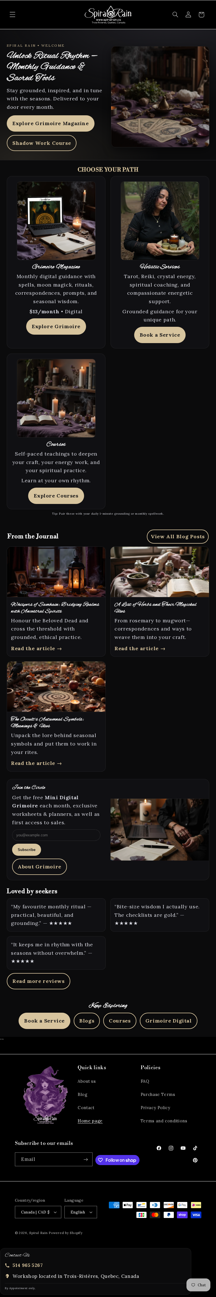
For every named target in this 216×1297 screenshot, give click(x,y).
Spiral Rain (38, 1233)
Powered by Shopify (65, 1233)
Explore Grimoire (56, 326)
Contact (86, 1107)
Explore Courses (56, 495)
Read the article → (36, 648)
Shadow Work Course (41, 143)
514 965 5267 (28, 1265)
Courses (119, 1020)
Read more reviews (38, 981)
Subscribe (26, 850)
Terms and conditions (164, 1120)
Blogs (86, 1020)
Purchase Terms (158, 1094)
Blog (82, 1094)
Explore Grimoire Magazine (50, 123)
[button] (12, 14)
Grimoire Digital (168, 1020)
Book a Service (160, 335)
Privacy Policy (155, 1107)
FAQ (145, 1081)
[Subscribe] (85, 1159)
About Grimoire (39, 866)
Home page (90, 1120)
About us (87, 1081)
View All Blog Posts (178, 536)
